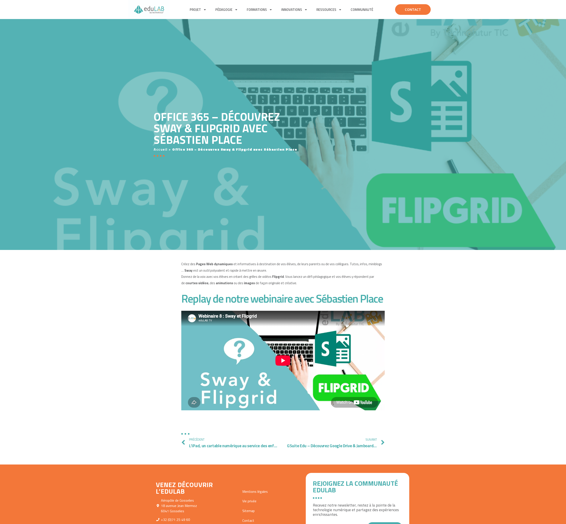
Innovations (291, 9)
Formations (257, 9)
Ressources (326, 9)
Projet (195, 9)
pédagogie (223, 9)
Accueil (161, 149)
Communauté (362, 9)
